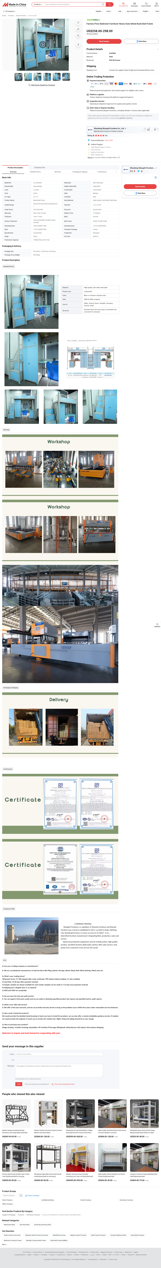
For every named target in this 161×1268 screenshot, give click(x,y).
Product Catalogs (33, 1195)
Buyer (109, 11)
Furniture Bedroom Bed (118, 1235)
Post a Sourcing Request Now (63, 1084)
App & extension (132, 11)
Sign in (156, 6)
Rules (157, 11)
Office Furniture (7, 1204)
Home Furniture (85, 1200)
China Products (37, 1252)
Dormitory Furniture (126, 1200)
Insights (136, 1252)
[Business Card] (156, 177)
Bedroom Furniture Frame (12, 1240)
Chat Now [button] (142, 41)
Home (4, 15)
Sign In (90, 157)
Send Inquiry (104, 41)
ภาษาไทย (116, 1255)
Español (36, 1255)
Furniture (11, 15)
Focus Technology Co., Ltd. (66, 1259)
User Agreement (92, 1259)
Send (18, 1084)
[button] (112, 172)
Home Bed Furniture (137, 1235)
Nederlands (84, 1255)
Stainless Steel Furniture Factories (36, 1235)
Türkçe (123, 1255)
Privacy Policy (113, 1259)
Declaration (103, 1259)
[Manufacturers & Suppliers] (14, 4)
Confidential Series (47, 1200)
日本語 (104, 1255)
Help (119, 11)
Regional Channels (106, 1252)
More (4, 1244)
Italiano (69, 1255)
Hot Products (27, 1252)
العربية (92, 1255)
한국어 (98, 1255)
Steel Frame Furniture (98, 1235)
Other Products (7, 1200)
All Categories (9, 11)
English (29, 1255)
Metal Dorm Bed (9, 1225)
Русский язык (61, 1255)
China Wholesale (72, 1252)
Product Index (118, 1252)
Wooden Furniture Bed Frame (36, 1240)
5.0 (131, 171)
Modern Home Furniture (78, 1235)
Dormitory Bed (32, 15)
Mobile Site (128, 1252)
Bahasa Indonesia (141, 1255)
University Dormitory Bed (42, 1225)
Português (44, 1255)
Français (52, 1255)
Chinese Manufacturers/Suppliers (54, 1252)
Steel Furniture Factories (12, 1235)
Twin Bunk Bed (24, 1225)
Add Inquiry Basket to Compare (43, 85)
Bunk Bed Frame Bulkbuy (58, 1240)
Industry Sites (95, 1252)
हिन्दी (110, 1255)
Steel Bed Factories (59, 1235)
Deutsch (76, 1255)
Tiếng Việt (130, 1255)
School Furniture (21, 15)
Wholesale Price (83, 1252)
